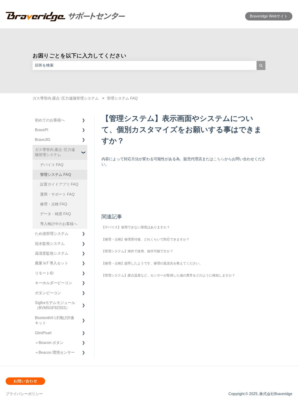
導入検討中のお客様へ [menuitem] (58, 224)
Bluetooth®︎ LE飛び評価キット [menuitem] (54, 320)
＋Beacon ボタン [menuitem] (49, 343)
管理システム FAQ (122, 98)
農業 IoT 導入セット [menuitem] (51, 263)
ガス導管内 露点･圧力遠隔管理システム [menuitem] (55, 152)
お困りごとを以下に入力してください (79, 56)
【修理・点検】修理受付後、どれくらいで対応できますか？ (146, 239)
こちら (218, 159)
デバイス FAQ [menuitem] (51, 165)
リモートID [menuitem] (44, 273)
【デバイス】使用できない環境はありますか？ (136, 227)
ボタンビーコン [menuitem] (48, 293)
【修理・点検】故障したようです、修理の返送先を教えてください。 (152, 263)
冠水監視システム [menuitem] (50, 244)
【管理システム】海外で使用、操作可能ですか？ (137, 251)
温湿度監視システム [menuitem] (51, 253)
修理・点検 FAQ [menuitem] (53, 204)
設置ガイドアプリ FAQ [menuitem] (59, 184)
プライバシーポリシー (24, 394)
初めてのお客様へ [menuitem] (50, 120)
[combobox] (145, 65)
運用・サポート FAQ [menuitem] (57, 194)
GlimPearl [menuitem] (43, 333)
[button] (83, 120)
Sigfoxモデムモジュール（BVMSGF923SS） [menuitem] (55, 305)
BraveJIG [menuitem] (42, 140)
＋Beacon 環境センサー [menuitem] (55, 352)
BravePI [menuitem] (41, 130)
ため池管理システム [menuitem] (51, 234)
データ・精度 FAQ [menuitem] (55, 214)
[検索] (261, 65)
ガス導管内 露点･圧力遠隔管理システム (66, 98)
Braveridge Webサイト (269, 16)
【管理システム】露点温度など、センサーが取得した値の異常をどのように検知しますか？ (168, 275)
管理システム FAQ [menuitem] (55, 175)
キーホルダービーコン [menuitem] (53, 283)
